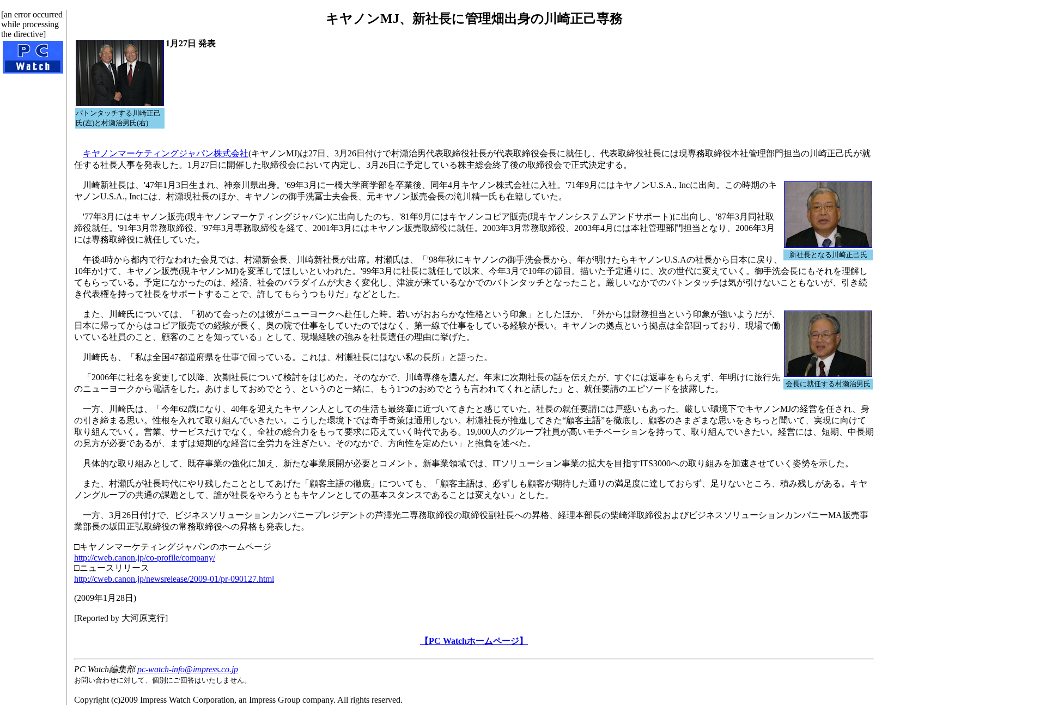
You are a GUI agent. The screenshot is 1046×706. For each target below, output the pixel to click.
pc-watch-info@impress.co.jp (187, 669)
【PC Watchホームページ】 (474, 641)
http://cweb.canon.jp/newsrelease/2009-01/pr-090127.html (174, 578)
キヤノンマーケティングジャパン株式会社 (165, 153)
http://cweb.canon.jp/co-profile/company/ (144, 557)
